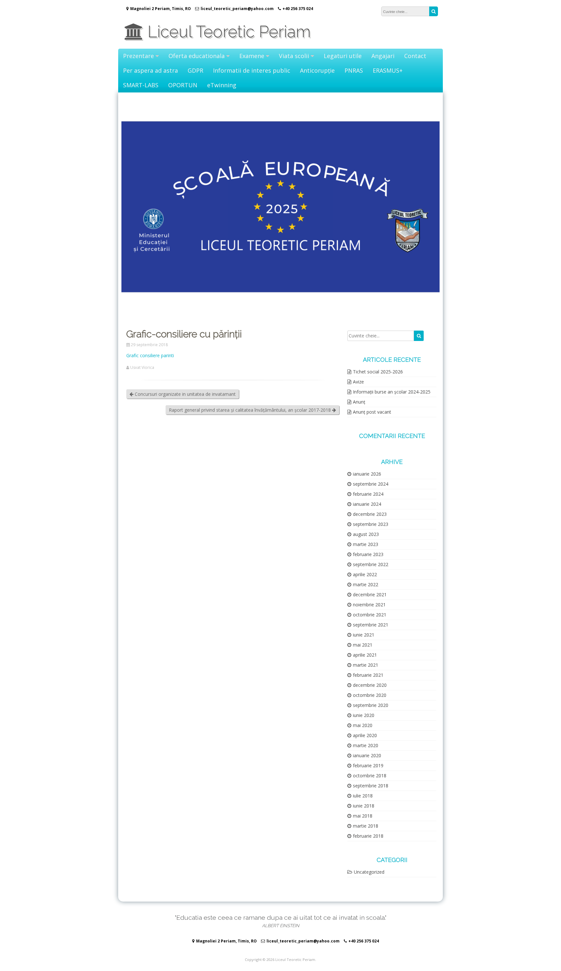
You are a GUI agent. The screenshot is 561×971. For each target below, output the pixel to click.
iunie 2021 (363, 635)
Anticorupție (317, 70)
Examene (251, 56)
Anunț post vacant (372, 412)
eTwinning (221, 85)
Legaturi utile (343, 56)
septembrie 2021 (370, 625)
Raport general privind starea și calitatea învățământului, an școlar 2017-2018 (250, 410)
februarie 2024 (368, 494)
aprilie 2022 (365, 574)
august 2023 (366, 534)
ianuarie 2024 (367, 504)
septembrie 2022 (370, 564)
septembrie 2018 (370, 786)
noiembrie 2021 (369, 604)
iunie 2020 (363, 715)
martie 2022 (365, 584)
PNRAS (353, 70)
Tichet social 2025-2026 (378, 372)
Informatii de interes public (251, 70)
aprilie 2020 (365, 735)
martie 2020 (365, 745)
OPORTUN (182, 85)
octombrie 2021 (369, 615)
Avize (358, 382)
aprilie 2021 (365, 655)
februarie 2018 (368, 836)
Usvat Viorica (142, 367)
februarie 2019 (368, 765)
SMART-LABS (140, 85)
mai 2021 (362, 645)
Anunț (359, 402)
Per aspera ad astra (150, 70)
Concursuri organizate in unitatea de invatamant (184, 394)
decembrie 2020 (370, 685)
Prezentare (138, 56)
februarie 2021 (368, 675)
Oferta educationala (196, 56)
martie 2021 (365, 665)
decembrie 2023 (370, 514)
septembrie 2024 (370, 484)
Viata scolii (294, 56)
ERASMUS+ (388, 70)
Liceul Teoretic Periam (227, 31)
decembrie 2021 (370, 594)
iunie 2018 (363, 806)
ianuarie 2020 (367, 755)
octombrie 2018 (369, 775)
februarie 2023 (368, 554)
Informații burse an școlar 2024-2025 (391, 392)
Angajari (382, 56)
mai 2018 (362, 816)
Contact (415, 56)
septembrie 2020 (370, 705)
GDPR (195, 70)
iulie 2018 (363, 796)
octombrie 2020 (369, 695)
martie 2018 (365, 826)
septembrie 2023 (370, 524)
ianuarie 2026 (367, 474)
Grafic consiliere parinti (150, 355)
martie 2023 (365, 544)
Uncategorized (369, 872)
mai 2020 (362, 725)
